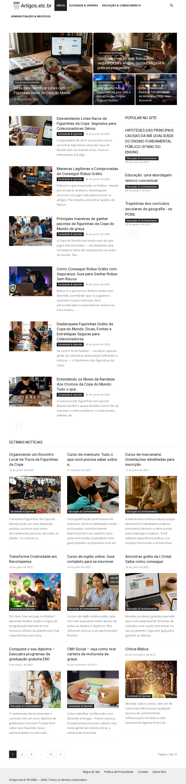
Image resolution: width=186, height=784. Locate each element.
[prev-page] (12, 426)
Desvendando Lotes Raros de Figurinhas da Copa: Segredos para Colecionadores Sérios (86, 123)
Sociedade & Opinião (83, 5)
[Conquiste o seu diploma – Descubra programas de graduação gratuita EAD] (35, 689)
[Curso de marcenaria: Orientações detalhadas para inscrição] (151, 494)
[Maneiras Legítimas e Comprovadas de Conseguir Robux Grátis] (30, 181)
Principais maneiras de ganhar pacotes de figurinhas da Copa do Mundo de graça (85, 223)
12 (50, 754)
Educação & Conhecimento (121, 5)
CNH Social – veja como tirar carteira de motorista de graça (91, 654)
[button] (171, 5)
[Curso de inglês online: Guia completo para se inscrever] (93, 592)
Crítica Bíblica (136, 649)
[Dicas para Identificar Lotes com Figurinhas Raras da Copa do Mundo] (51, 69)
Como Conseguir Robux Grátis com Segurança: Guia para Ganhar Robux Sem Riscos (87, 274)
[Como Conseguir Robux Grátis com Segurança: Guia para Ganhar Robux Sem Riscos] (30, 281)
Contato (143, 772)
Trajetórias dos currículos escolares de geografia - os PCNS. (148, 209)
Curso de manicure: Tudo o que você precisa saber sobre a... (92, 459)
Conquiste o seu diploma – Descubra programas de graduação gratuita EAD (32, 654)
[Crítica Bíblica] (151, 679)
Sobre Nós (159, 772)
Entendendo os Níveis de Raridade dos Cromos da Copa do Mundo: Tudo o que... (86, 384)
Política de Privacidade (118, 772)
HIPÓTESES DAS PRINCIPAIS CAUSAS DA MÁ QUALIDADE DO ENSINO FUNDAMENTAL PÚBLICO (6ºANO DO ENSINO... (149, 141)
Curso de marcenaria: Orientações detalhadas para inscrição (149, 459)
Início (60, 5)
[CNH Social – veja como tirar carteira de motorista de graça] (93, 689)
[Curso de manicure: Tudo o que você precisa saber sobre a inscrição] (93, 494)
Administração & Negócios (31, 16)
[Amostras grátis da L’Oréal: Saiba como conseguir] (151, 592)
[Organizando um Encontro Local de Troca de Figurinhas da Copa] (35, 494)
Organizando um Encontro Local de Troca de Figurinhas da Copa (33, 459)
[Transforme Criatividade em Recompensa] (35, 592)
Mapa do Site (91, 772)
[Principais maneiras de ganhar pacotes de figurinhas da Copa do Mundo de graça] (30, 231)
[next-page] (19, 426)
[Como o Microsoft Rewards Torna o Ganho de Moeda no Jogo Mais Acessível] (156, 89)
